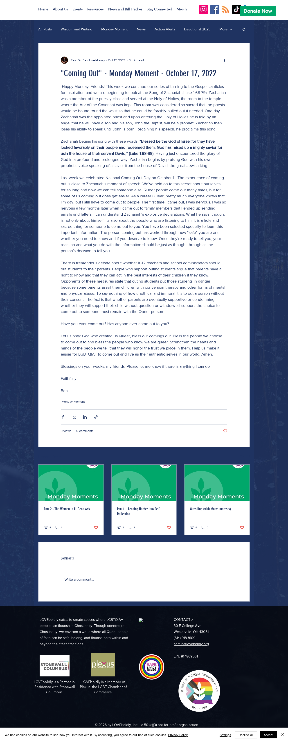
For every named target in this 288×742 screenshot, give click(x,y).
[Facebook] (214, 9)
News (141, 29)
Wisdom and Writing (76, 29)
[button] (60, 9)
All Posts (45, 29)
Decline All (245, 735)
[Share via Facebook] (63, 417)
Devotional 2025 (197, 29)
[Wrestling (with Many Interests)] (217, 483)
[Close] (282, 734)
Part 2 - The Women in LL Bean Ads (67, 509)
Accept (268, 735)
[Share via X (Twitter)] (74, 417)
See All (245, 456)
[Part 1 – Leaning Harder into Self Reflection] (144, 483)
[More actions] (224, 60)
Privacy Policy (178, 735)
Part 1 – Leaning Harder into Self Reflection (138, 511)
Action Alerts (165, 29)
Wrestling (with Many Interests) (210, 509)
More (223, 29)
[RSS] (225, 9)
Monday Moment (114, 29)
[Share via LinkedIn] (85, 417)
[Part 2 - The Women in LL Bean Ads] (71, 483)
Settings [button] (225, 735)
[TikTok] (236, 9)
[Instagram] (203, 9)
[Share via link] (96, 417)
